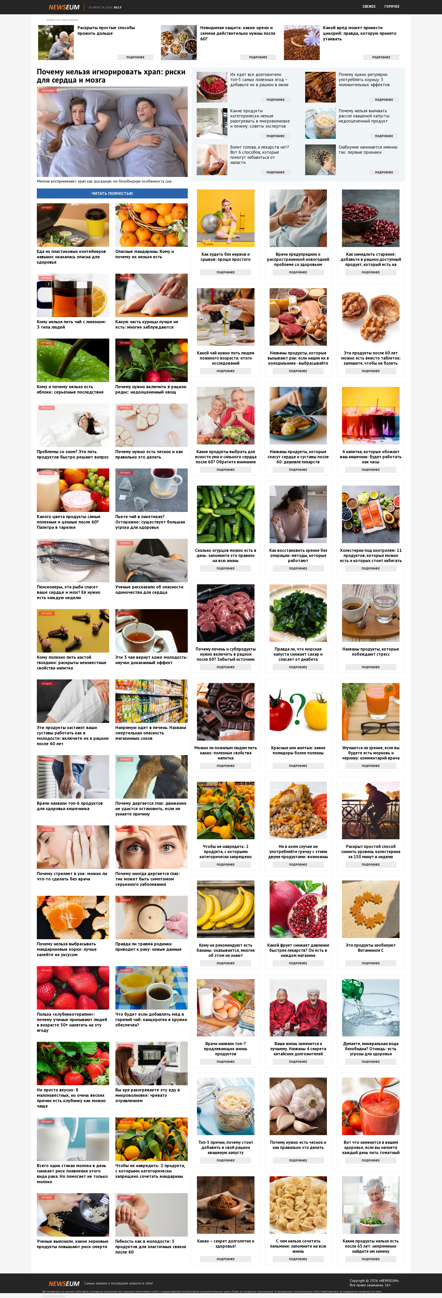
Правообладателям (54, 1295)
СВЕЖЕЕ (369, 6)
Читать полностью (112, 193)
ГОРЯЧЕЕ (392, 6)
